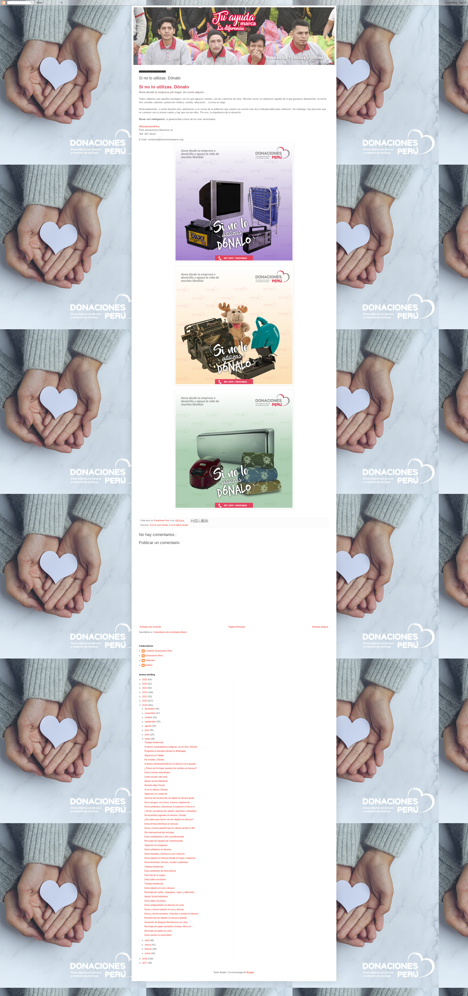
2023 (145, 688)
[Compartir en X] (199, 521)
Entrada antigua (320, 627)
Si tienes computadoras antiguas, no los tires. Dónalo (170, 747)
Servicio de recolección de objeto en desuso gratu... (170, 798)
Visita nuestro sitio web (155, 777)
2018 (145, 958)
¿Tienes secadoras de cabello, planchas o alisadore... (171, 811)
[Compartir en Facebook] (203, 521)
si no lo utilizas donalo (178, 525)
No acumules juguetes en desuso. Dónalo (165, 815)
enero (148, 953)
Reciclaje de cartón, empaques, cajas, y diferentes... (170, 892)
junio (147, 734)
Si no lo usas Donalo (159, 525)
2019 (145, 705)
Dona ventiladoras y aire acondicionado (164, 836)
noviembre (150, 713)
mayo (148, 739)
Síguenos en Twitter (154, 755)
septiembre (150, 721)
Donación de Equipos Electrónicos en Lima (165, 922)
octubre (149, 717)
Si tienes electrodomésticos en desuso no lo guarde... (170, 764)
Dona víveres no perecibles (158, 935)
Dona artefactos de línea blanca (160, 871)
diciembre (150, 709)
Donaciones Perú (154, 655)
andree (148, 665)
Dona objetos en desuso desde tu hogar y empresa (169, 858)
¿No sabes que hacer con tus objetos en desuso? (169, 819)
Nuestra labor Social (154, 785)
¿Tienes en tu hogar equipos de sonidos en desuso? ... (171, 768)
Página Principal (237, 627)
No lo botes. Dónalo (154, 759)
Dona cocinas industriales (157, 772)
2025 (145, 679)
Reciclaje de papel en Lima (158, 931)
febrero (148, 949)
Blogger (250, 972)
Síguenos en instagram (155, 845)
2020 (145, 700)
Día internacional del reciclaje (159, 832)
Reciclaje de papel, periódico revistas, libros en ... (169, 926)
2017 (145, 963)
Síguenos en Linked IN (155, 794)
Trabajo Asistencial (153, 742)
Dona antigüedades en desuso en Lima (164, 905)
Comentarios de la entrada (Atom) (170, 632)
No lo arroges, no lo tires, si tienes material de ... (168, 802)
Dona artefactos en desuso (157, 849)
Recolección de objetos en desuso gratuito (165, 918)
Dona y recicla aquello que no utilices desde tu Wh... (170, 828)
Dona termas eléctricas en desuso (161, 824)
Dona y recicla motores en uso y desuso (164, 909)
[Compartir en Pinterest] (206, 521)
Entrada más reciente (150, 627)
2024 (145, 683)
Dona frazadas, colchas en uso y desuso (164, 854)
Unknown (150, 660)
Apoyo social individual (155, 781)
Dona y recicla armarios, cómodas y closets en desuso (171, 913)
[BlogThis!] (196, 521)
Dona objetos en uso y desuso (159, 888)
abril (147, 940)
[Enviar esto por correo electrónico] (192, 521)
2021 (145, 696)
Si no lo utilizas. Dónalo (156, 789)
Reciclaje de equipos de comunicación (163, 841)
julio (147, 730)
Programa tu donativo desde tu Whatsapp (165, 751)
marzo (148, 945)
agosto (148, 726)
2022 (145, 692)
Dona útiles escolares (155, 879)
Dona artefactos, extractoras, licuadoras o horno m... (170, 806)
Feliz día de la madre (154, 875)
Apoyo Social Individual (156, 896)
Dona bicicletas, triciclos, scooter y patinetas (166, 862)
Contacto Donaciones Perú (158, 651)
